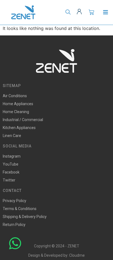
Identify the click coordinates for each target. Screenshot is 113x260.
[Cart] (91, 12)
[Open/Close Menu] (105, 12)
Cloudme (77, 255)
